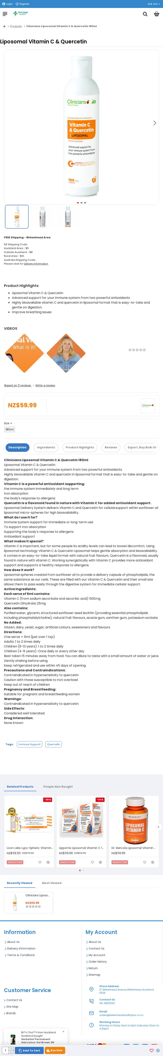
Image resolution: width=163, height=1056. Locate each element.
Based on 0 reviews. (17, 385)
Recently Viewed (19, 883)
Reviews (111, 447)
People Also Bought (58, 787)
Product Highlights (80, 447)
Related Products (20, 787)
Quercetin (53, 744)
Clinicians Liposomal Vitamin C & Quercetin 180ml (38, 895)
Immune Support (29, 744)
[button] (155, 123)
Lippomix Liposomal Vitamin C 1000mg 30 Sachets (82, 848)
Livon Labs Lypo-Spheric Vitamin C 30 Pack (30, 848)
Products (16, 26)
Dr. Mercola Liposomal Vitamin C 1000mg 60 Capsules (135, 848)
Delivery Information (36, 263)
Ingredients (46, 447)
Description (17, 447)
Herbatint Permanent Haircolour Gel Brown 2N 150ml (37, 1043)
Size (6, 423)
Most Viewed (51, 883)
